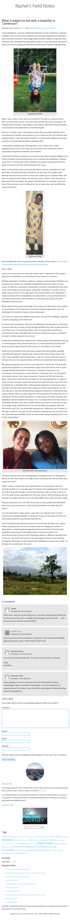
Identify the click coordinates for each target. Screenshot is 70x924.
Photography (8, 849)
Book (25, 836)
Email (5, 738)
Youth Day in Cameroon (11, 880)
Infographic (62, 840)
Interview (17, 843)
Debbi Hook (16, 631)
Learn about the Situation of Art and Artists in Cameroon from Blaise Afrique (25, 895)
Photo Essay (52, 847)
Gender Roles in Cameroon (12, 887)
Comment (6, 707)
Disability (32, 28)
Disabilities (65, 836)
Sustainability (5, 853)
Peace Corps (40, 28)
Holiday (57, 840)
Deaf (61, 836)
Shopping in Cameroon (11, 898)
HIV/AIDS (51, 840)
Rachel (21, 28)
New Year (28, 843)
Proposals (17, 850)
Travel (17, 853)
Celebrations (30, 836)
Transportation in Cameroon (12, 891)
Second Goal (27, 850)
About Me (7, 783)
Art (23, 836)
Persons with (9, 847)
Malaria (22, 844)
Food (13, 840)
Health (31, 840)
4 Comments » (52, 28)
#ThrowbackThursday (7, 836)
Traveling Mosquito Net (11, 902)
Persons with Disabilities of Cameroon (30, 846)
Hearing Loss (44, 840)
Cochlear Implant (38, 836)
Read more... (43, 791)
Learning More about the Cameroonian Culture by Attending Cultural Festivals (25, 873)
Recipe (21, 850)
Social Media (53, 850)
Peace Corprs (33, 843)
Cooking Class (46, 836)
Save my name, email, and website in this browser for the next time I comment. (34, 755)
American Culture (18, 836)
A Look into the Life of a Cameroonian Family (17, 876)
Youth (26, 853)
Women (22, 853)
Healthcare (36, 840)
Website (5, 746)
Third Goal (12, 853)
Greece (18, 840)
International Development (8, 843)
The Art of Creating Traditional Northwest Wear (17, 869)
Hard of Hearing (24, 840)
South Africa (60, 850)
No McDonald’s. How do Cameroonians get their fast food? (20, 884)
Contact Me (7, 804)
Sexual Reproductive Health (40, 850)
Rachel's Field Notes (35, 6)
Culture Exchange (55, 836)
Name (5, 731)
